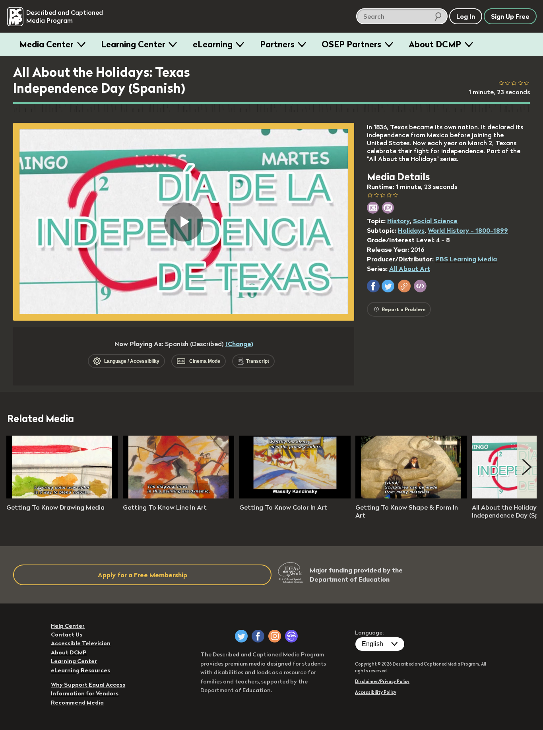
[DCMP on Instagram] (274, 636)
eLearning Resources (80, 670)
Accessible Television (81, 643)
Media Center (46, 44)
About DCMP (435, 44)
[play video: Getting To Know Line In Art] (178, 496)
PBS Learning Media (466, 259)
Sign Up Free (510, 16)
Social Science (435, 221)
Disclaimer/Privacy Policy (382, 681)
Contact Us (66, 634)
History (398, 221)
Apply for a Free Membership (142, 575)
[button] (373, 286)
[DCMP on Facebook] (258, 636)
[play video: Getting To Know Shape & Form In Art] (411, 496)
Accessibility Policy (375, 692)
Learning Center (133, 44)
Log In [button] (465, 16)
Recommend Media (77, 702)
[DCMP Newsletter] (291, 636)
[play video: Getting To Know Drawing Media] (62, 496)
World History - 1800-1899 (468, 230)
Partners (277, 44)
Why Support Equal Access (88, 684)
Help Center (68, 625)
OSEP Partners (351, 44)
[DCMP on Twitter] (241, 636)
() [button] (239, 344)
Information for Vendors (84, 693)
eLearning (213, 44)
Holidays (411, 230)
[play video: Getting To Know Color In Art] (295, 496)
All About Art (409, 269)
